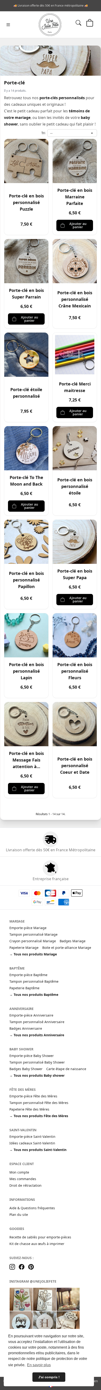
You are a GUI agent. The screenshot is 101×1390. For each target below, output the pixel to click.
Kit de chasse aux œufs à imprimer (36, 1243)
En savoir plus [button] (39, 1365)
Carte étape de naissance (66, 1069)
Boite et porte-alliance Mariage (66, 947)
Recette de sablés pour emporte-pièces (40, 1237)
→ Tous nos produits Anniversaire (36, 1035)
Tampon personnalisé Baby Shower (37, 1062)
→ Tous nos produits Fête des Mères (38, 1116)
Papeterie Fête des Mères (29, 1109)
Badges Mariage (72, 941)
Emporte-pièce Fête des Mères (33, 1096)
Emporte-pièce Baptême (28, 975)
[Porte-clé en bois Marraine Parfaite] (75, 161)
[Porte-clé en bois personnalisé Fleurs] (75, 635)
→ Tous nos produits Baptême (33, 994)
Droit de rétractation (25, 1185)
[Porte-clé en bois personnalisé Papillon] (26, 542)
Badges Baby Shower (26, 1069)
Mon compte (19, 1172)
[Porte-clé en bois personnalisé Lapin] (26, 635)
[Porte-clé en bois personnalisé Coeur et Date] (75, 724)
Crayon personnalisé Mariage (32, 941)
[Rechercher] (78, 22)
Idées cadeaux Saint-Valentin (32, 1143)
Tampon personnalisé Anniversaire (36, 1022)
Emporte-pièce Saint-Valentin (32, 1136)
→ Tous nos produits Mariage (33, 954)
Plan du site (18, 1214)
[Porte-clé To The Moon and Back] (26, 448)
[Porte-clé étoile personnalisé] (26, 355)
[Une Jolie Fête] (50, 24)
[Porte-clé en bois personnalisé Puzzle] (26, 161)
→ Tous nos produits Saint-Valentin (37, 1149)
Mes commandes (22, 1179)
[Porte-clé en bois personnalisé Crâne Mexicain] (75, 261)
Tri (43, 133)
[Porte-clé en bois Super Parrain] (26, 261)
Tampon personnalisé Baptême (33, 981)
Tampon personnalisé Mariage (33, 934)
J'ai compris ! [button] (49, 1377)
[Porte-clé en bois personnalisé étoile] (75, 448)
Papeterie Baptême (24, 988)
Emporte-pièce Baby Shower (31, 1055)
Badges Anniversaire (25, 1028)
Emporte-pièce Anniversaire (31, 1015)
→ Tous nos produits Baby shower (37, 1075)
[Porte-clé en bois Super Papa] (75, 542)
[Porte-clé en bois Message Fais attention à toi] (26, 724)
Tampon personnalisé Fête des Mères (38, 1102)
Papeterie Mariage (24, 947)
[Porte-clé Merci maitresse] (75, 355)
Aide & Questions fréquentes (32, 1208)
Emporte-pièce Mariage (28, 928)
